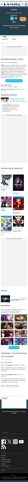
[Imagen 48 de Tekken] (7, 333)
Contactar (3, 457)
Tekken (14, 10)
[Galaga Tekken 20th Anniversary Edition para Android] (18, 221)
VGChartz (3, 470)
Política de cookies (5, 465)
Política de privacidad (5, 461)
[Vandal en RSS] (3, 446)
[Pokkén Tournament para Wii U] (6, 223)
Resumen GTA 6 (5, 1)
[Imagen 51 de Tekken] (21, 317)
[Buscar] (22, 4)
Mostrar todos (14, 347)
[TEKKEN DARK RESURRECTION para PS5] (6, 180)
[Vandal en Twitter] (9, 441)
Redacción (3, 455)
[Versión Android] (16, 18)
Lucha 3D (14, 12)
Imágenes (4, 39)
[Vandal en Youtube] (21, 441)
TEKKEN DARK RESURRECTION (5, 187)
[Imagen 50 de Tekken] (7, 325)
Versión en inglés (14, 475)
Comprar (23, 19)
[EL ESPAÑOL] (26, 4)
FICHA (4, 36)
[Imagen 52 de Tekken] (7, 317)
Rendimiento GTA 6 (14, 1)
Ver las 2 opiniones (6, 359)
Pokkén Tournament (6, 232)
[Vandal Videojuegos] (14, 4)
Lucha (20, 12)
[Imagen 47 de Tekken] (21, 333)
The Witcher (21, 1)
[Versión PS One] (12, 18)
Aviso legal (3, 463)
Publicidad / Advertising (6, 459)
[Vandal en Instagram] (15, 441)
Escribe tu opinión (19, 89)
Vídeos (14, 39)
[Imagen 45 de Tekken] (21, 341)
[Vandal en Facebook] (3, 441)
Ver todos (3, 171)
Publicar (5, 398)
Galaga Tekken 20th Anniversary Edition (18, 228)
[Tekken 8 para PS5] (18, 182)
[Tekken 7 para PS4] (18, 203)
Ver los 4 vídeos (5, 294)
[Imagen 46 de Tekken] (7, 341)
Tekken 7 (15, 211)
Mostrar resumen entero (14, 80)
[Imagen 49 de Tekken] (21, 325)
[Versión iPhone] (14, 22)
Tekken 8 (15, 192)
